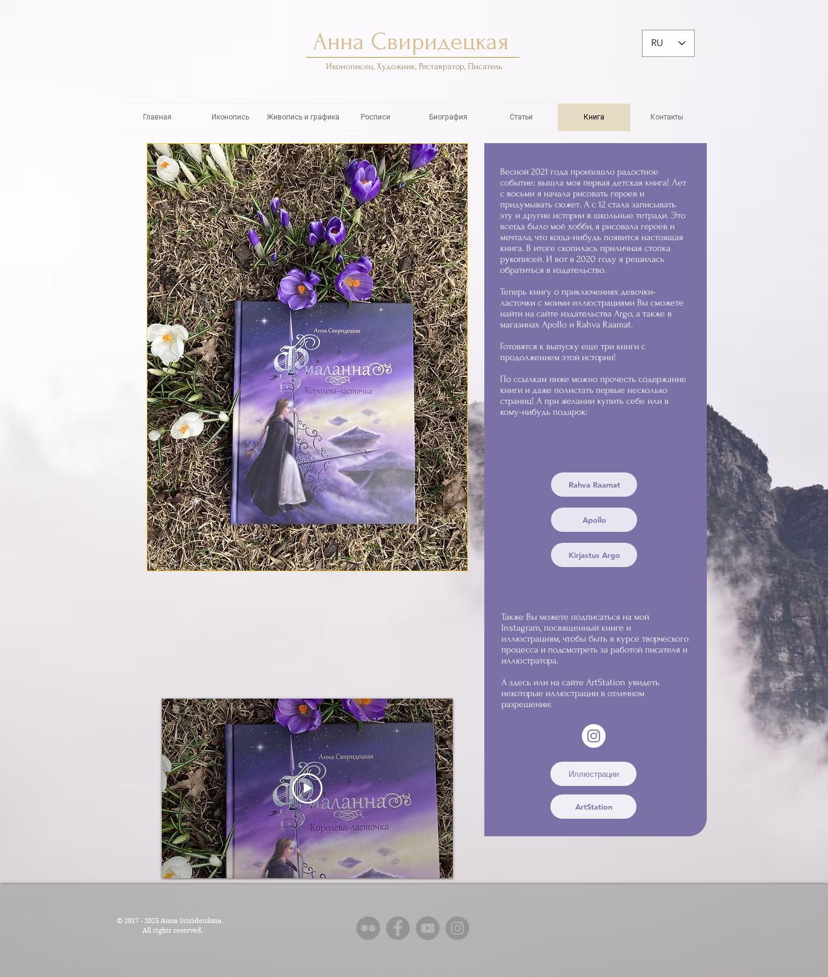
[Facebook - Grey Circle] (398, 928)
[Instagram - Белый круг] (594, 736)
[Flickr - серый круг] (368, 928)
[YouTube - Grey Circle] (427, 928)
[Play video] (307, 788)
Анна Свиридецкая (414, 41)
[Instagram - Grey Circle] (457, 928)
